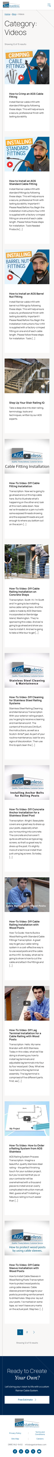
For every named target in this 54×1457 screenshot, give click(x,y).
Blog (14, 14)
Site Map (15, 1439)
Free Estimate (25, 1399)
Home (7, 14)
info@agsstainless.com (35, 1444)
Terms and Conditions (40, 1433)
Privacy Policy (15, 1433)
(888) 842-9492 (15, 1444)
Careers (39, 1439)
